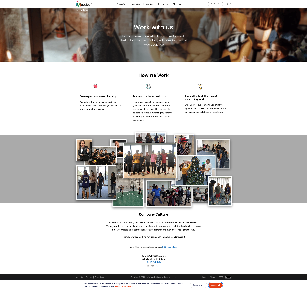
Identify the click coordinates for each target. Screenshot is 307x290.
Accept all (215, 285)
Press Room (99, 277)
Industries (135, 4)
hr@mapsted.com (170, 247)
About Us (79, 277)
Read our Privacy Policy (124, 286)
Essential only (198, 285)
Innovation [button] (148, 4)
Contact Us (215, 4)
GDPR (221, 277)
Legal (204, 277)
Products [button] (121, 4)
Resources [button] (163, 4)
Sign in (228, 4)
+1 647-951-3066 (153, 262)
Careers (89, 277)
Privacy (213, 277)
